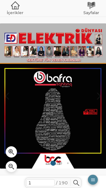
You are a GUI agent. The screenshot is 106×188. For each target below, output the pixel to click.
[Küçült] (11, 166)
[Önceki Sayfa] (7, 96)
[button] (93, 180)
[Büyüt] (11, 152)
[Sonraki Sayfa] (99, 96)
